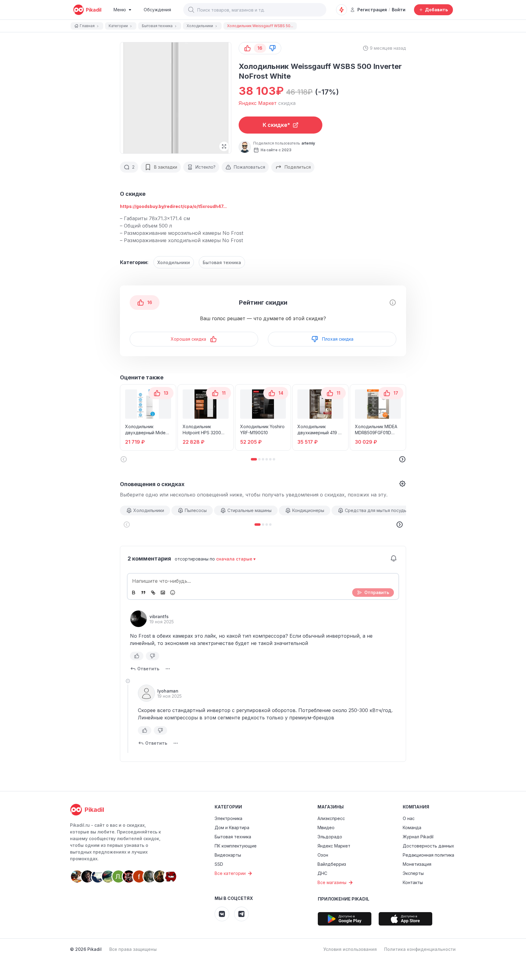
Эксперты (413, 873)
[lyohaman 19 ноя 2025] (146, 693)
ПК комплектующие (236, 845)
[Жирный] (133, 592)
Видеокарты (228, 855)
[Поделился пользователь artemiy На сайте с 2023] (245, 147)
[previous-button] (126, 524)
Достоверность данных (428, 845)
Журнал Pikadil (418, 836)
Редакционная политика (428, 855)
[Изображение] (163, 592)
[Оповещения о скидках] (341, 9)
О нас (409, 818)
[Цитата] (143, 592)
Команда (412, 827)
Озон (322, 855)
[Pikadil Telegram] (241, 914)
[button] (191, 9)
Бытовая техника (222, 262)
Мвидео (326, 827)
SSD (219, 864)
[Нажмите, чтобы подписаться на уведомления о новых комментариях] (393, 558)
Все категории (230, 873)
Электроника (228, 818)
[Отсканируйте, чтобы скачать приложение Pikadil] (344, 919)
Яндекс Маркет (333, 845)
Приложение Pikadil (343, 898)
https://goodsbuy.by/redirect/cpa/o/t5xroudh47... (173, 206)
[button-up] (247, 48)
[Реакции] (172, 592)
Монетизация (417, 864)
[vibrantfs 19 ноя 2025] (138, 618)
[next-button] (399, 524)
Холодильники (173, 262)
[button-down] (272, 48)
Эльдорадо (329, 836)
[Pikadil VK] (222, 914)
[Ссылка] (153, 592)
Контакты (413, 882)
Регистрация (372, 9)
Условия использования (350, 949)
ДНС (322, 873)
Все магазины (331, 882)
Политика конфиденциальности (420, 949)
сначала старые (234, 558)
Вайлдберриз (331, 864)
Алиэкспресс (331, 818)
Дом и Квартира (232, 827)
